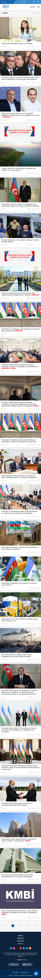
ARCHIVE (20, 941)
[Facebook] (11, 948)
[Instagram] (14, 948)
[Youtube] (20, 948)
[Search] (34, 2)
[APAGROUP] (20, 959)
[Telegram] (23, 948)
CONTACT (20, 938)
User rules (15, 972)
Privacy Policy (24, 972)
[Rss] (30, 948)
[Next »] (35, 926)
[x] (17, 948)
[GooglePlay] (14, 965)
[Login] (38, 2)
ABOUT (20, 935)
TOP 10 (20, 944)
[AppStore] (27, 965)
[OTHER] (38, 7)
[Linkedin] (27, 948)
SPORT (32, 7)
